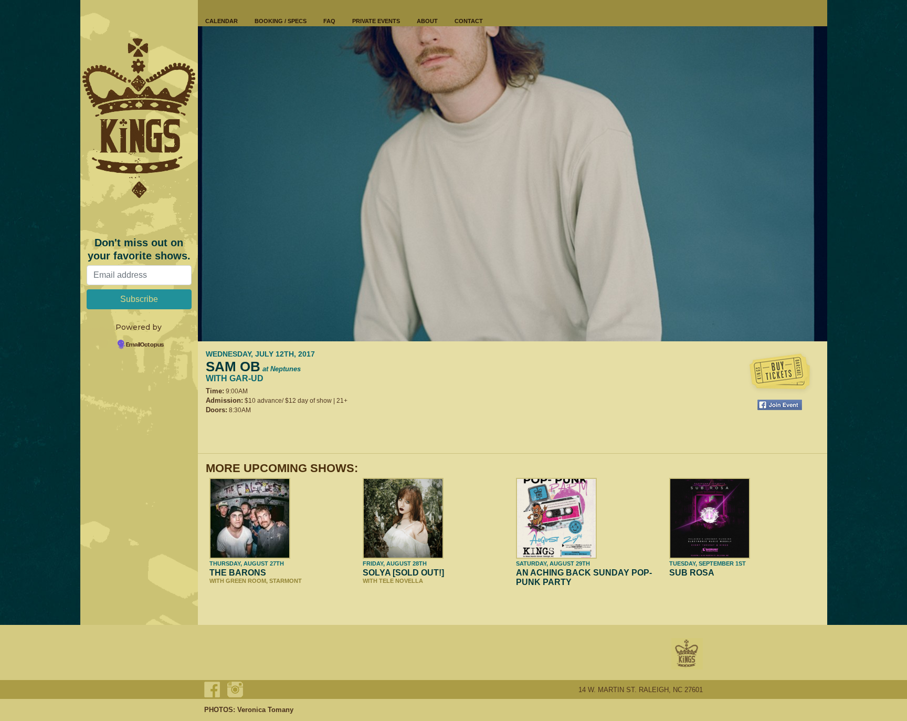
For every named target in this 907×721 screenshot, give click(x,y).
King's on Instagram (235, 689)
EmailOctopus (145, 345)
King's (687, 654)
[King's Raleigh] (139, 118)
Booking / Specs (281, 21)
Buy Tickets (780, 372)
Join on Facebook (779, 405)
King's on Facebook (212, 689)
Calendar (221, 21)
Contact (469, 21)
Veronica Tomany (265, 710)
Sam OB (253, 366)
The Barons (237, 572)
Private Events (376, 21)
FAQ (329, 21)
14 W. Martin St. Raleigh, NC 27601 (640, 690)
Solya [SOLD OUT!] (403, 572)
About (427, 21)
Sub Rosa (691, 572)
